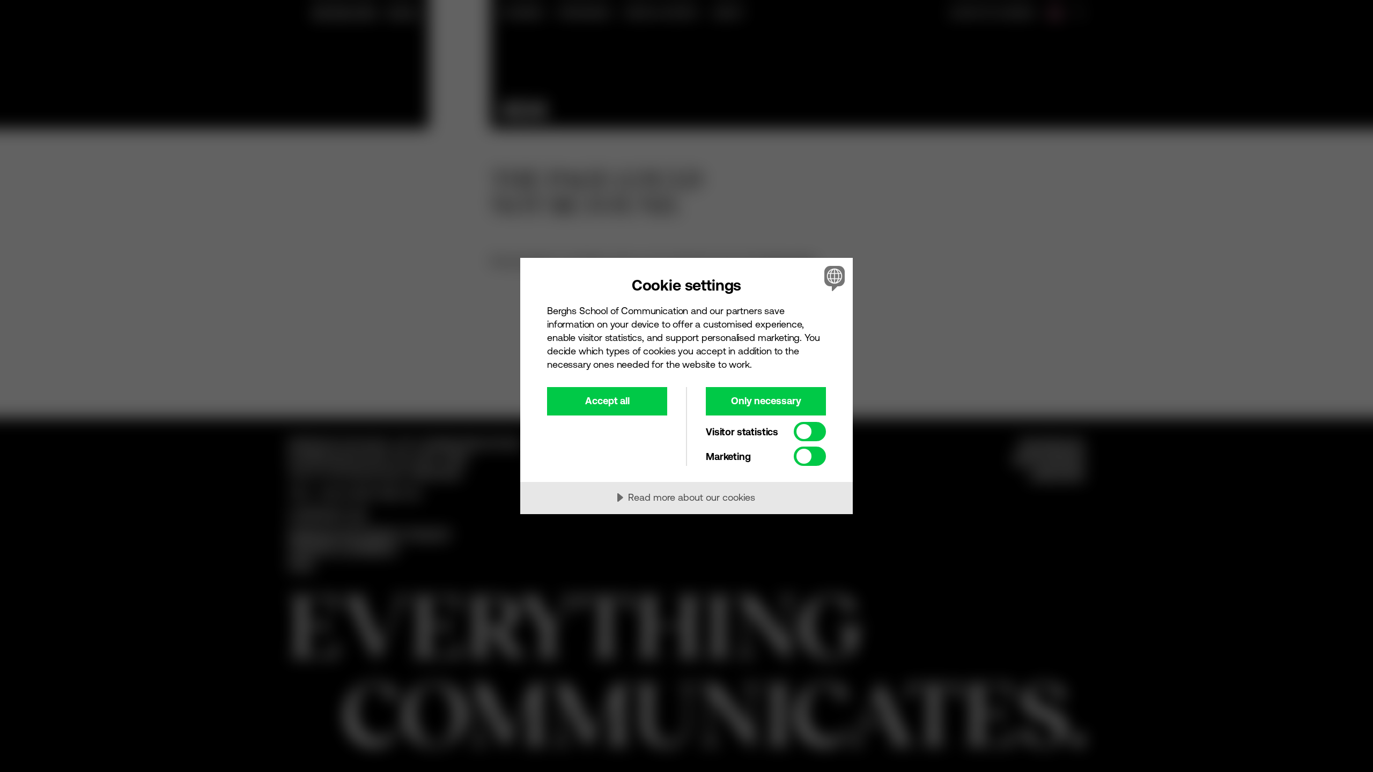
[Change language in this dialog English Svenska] (833, 278)
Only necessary (766, 400)
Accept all (607, 400)
